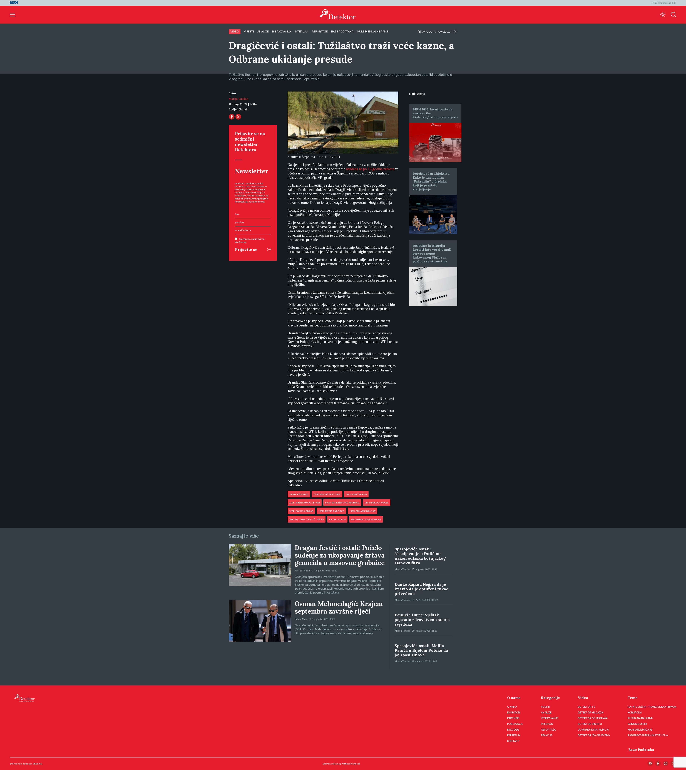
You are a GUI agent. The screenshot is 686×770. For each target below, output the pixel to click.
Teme (633, 697)
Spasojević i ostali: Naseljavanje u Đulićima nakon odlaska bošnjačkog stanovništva (420, 555)
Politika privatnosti (350, 763)
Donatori (513, 712)
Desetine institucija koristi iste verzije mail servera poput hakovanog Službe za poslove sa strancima (432, 253)
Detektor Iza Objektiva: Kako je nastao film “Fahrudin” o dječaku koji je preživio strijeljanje (431, 181)
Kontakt (513, 741)
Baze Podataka (641, 749)
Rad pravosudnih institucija (648, 735)
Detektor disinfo (590, 724)
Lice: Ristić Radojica (331, 511)
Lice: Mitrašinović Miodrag (342, 502)
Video (234, 31)
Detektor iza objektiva (594, 735)
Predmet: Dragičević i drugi (306, 519)
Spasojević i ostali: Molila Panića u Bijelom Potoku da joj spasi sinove (421, 650)
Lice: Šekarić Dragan (363, 511)
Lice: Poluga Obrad (301, 511)
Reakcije (546, 735)
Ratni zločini (337, 519)
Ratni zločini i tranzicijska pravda (652, 706)
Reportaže (320, 31)
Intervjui (301, 31)
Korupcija (635, 712)
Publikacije (515, 724)
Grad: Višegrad (298, 494)
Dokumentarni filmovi (593, 729)
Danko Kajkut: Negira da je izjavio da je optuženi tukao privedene (421, 589)
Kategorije (550, 697)
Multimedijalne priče (372, 31)
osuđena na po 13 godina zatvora (370, 169)
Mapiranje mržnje (640, 729)
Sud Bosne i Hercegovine (366, 519)
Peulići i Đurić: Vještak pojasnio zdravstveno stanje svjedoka (422, 619)
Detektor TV (586, 706)
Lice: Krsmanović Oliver (304, 502)
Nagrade (513, 729)
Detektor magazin (590, 712)
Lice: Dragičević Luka (327, 494)
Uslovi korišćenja (331, 763)
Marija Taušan (238, 98)
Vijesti (249, 31)
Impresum (513, 735)
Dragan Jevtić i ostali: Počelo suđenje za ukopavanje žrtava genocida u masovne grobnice (340, 555)
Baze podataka (342, 31)
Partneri (513, 718)
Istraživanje (549, 718)
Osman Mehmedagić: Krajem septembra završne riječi (339, 607)
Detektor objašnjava (593, 718)
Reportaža (548, 729)
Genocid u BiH (637, 724)
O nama (514, 697)
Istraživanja (281, 31)
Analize (263, 31)
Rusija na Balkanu (640, 718)
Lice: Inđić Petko (356, 494)
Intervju (547, 724)
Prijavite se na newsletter (434, 31)
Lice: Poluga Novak (377, 502)
